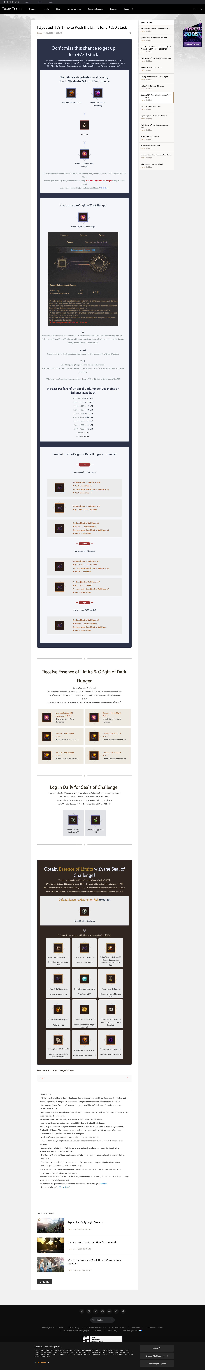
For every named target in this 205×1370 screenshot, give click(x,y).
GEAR (51, 2)
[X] (95, 1311)
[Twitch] (116, 1311)
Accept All (157, 1348)
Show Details (40, 1362)
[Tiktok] (123, 1311)
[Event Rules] (64, 1187)
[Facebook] (88, 1311)
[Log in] (201, 9)
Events (39, 33)
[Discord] (109, 1311)
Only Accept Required (157, 1364)
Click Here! (104, 188)
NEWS (40, 2)
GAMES (27, 2)
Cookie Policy (112, 1330)
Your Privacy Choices (131, 1330)
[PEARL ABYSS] (11, 2)
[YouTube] (102, 1311)
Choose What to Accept (155, 1356)
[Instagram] (81, 1311)
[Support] (103, 1183)
